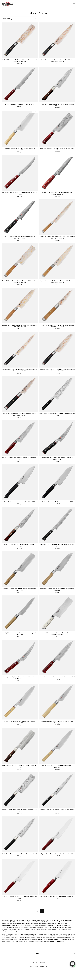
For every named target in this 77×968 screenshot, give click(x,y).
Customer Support (38, 958)
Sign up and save (38, 962)
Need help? (38, 949)
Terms (37, 953)
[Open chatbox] (72, 964)
